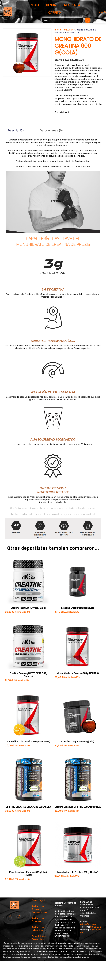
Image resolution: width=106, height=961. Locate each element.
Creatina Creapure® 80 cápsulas (77, 608)
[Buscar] (87, 20)
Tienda (51, 5)
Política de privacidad (38, 929)
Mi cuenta (72, 5)
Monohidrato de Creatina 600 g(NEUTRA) (78, 673)
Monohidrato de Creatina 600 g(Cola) (78, 45)
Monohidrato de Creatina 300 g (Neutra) (77, 872)
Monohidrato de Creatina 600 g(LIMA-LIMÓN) (28, 873)
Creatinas (69, 30)
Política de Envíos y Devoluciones (39, 909)
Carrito (54, 12)
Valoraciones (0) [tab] (51, 130)
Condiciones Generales (39, 938)
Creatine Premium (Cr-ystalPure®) (28, 608)
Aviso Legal (38, 900)
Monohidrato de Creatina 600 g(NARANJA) (28, 742)
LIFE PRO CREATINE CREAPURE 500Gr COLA (28, 807)
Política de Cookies (38, 920)
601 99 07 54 (96, 926)
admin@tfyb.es (88, 924)
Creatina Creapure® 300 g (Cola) (77, 742)
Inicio (34, 5)
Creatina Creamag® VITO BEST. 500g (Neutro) (28, 675)
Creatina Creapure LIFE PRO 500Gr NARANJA (78, 807)
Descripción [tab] (16, 130)
